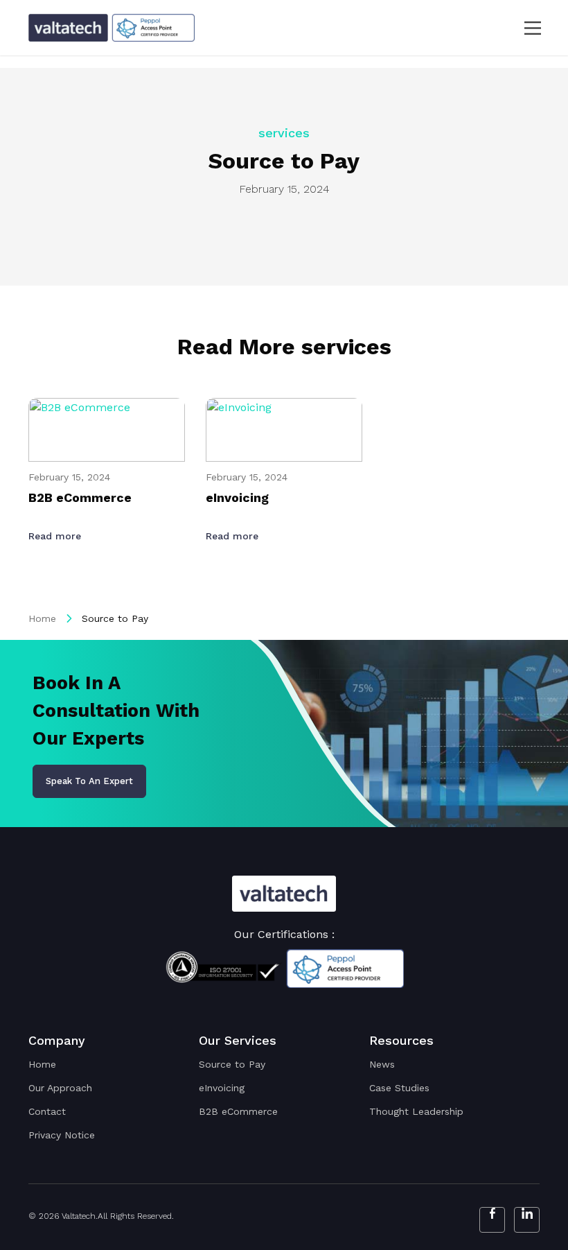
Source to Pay (232, 1064)
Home (42, 618)
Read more (56, 535)
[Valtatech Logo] (284, 894)
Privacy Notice (61, 1134)
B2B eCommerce (238, 1111)
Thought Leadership (416, 1111)
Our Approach (60, 1087)
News (382, 1064)
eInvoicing (222, 1087)
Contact (47, 1111)
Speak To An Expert (89, 781)
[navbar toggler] (524, 28)
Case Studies (399, 1087)
